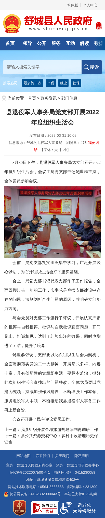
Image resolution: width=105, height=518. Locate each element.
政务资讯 (49, 98)
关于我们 (62, 456)
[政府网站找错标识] (45, 507)
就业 (63, 83)
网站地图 (23, 456)
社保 (76, 83)
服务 (56, 43)
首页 (10, 43)
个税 (50, 83)
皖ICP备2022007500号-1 (30, 472)
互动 (70, 43)
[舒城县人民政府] (52, 23)
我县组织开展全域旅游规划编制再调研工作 (59, 429)
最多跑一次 (33, 83)
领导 (27, 43)
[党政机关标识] (19, 507)
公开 (41, 43)
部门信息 (69, 98)
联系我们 (43, 456)
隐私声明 (81, 456)
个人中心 (90, 5)
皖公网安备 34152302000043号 (35, 494)
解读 (84, 43)
